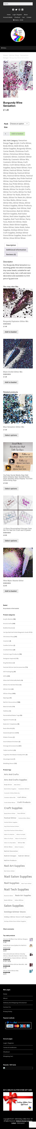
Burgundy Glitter (24, 148)
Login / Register (17, 14)
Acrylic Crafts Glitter (22, 143)
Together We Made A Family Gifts (14, 755)
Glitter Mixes (18, 203)
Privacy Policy (7, 1011)
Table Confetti (8, 750)
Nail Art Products (10, 860)
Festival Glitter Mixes (16, 176)
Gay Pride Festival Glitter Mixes (13, 830)
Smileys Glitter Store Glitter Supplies (15, 921)
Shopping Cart (8, 1056)
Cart (23, 17)
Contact (29, 17)
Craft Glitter (21, 797)
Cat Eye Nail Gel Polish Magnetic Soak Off (16, 632)
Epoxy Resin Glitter (19, 167)
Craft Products (23, 802)
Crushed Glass (8, 650)
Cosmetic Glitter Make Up (12, 793)
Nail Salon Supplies (18, 216)
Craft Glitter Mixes (17, 165)
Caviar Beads (8, 151)
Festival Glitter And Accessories (13, 667)
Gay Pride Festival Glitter (11, 826)
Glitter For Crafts (10, 192)
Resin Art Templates (10, 724)
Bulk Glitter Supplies (10, 789)
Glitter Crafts (8, 186)
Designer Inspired (9, 658)
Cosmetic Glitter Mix (20, 159)
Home (9, 14)
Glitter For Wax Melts (10, 842)
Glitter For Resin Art (17, 197)
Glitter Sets (7, 689)
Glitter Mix (7, 203)
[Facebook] (13, 10)
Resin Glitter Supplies (18, 224)
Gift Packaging (8, 671)
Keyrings (6, 698)
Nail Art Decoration (9, 702)
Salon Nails (19, 227)
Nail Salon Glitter (9, 871)
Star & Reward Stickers (10, 741)
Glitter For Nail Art (9, 834)
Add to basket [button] (11, 332)
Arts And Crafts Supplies (15, 779)
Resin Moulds (7, 728)
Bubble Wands (8, 628)
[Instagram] (19, 10)
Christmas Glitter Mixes (19, 154)
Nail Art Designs (10, 856)
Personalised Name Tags (11, 715)
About (26, 14)
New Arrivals (7, 706)
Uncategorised (8, 759)
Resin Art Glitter (15, 222)
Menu (4, 48)
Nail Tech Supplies (16, 889)
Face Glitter (21, 813)
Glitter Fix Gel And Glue (11, 685)
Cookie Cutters (8, 645)
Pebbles (5, 711)
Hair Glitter (21, 208)
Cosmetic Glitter (10, 157)
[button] (29, 64)
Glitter (26, 184)
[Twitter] (16, 10)
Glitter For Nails (13, 195)
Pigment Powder (8, 720)
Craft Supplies (13, 808)
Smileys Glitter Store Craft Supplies (17, 917)
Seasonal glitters (9, 733)
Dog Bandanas (8, 663)
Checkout (17, 17)
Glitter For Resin (8, 838)
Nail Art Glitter (23, 211)
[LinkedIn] (22, 10)
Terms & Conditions (9, 1047)
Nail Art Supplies (10, 214)
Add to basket (17, 134)
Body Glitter (8, 146)
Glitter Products (25, 205)
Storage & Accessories (10, 746)
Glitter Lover (21, 200)
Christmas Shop (8, 636)
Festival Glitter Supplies (10, 822)
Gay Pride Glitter (16, 184)
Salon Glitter (8, 227)
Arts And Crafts (11, 774)
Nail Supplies (11, 883)
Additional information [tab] (16, 250)
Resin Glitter (8, 900)
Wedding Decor (8, 763)
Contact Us (7, 1007)
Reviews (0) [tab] (11, 254)
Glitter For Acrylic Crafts (20, 189)
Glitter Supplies (9, 208)
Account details (7, 17)
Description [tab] (11, 245)
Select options (11, 435)
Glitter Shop (14, 55)
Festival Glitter (16, 170)
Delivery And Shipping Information (15, 1003)
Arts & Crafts (7, 623)
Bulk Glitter (19, 146)
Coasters (6, 641)
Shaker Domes (8, 737)
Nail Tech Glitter (18, 219)
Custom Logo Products (11, 654)
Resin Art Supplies (23, 895)
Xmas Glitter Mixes (18, 238)
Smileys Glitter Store (15, 911)
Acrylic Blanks (7, 619)
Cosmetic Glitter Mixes (12, 162)
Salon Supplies (14, 906)
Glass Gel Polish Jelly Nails (11, 680)
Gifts (5, 676)
